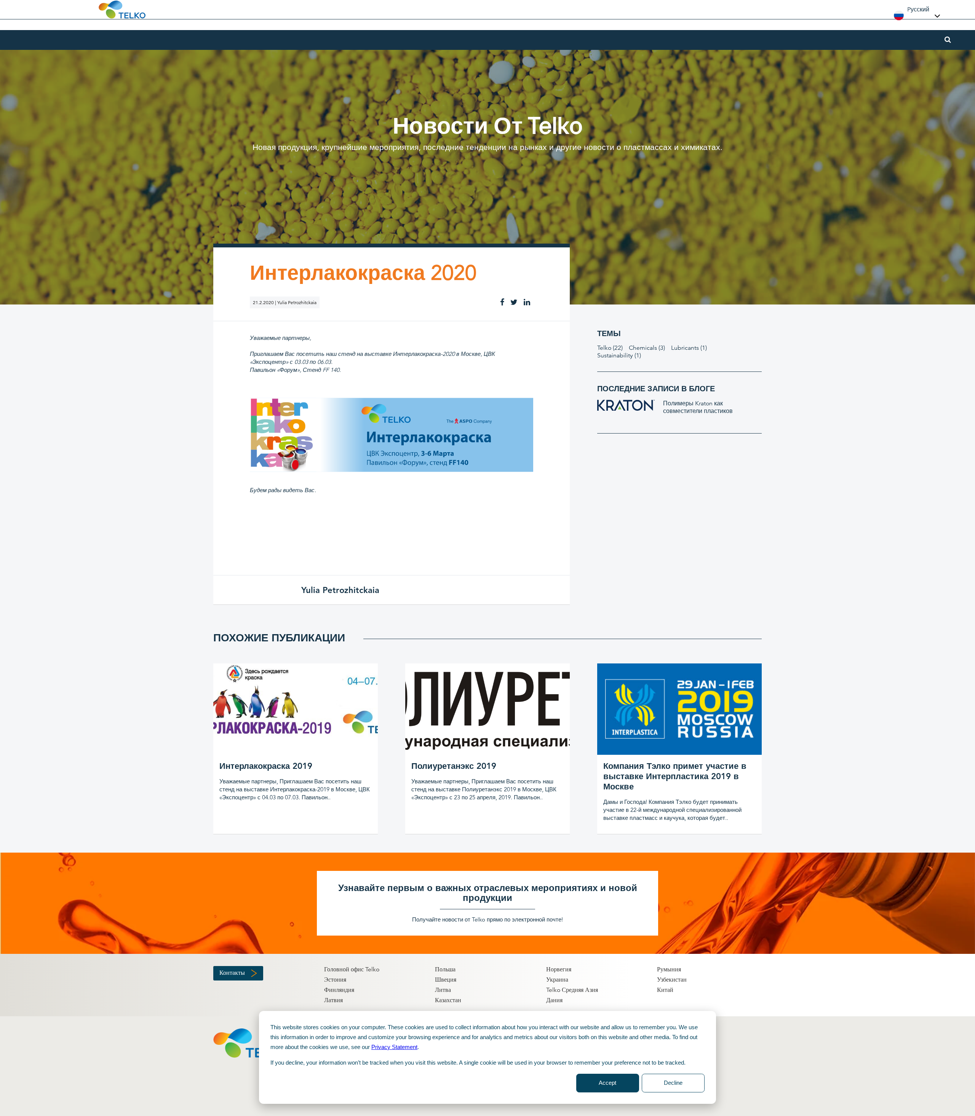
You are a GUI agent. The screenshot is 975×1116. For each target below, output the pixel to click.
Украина (557, 980)
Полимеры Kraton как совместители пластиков (698, 407)
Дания (554, 1000)
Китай (665, 990)
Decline (673, 1082)
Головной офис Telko (351, 969)
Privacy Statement (394, 1047)
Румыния (669, 969)
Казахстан (448, 1000)
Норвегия (558, 969)
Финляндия (339, 990)
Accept (607, 1082)
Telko (610, 348)
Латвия (333, 1000)
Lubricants (689, 348)
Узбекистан (672, 980)
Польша (445, 969)
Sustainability (619, 355)
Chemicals (647, 348)
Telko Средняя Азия (572, 990)
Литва (443, 990)
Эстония (335, 980)
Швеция (445, 980)
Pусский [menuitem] (918, 9)
